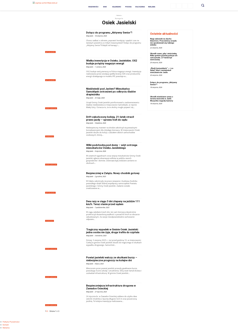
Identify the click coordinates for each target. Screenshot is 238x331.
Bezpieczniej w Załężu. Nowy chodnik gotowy (113, 173)
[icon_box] (93, 5)
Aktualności (50, 52)
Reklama (6, 328)
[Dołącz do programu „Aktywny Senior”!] (64, 41)
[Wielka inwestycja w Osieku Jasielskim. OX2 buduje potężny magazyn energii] (64, 69)
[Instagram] (179, 6)
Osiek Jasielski (51, 108)
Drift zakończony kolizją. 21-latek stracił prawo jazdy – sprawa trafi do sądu (110, 118)
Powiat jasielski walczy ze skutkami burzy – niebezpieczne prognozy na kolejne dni (111, 259)
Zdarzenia (49, 136)
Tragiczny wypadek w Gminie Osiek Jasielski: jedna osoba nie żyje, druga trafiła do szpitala (112, 231)
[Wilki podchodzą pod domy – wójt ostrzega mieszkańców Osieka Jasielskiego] (64, 154)
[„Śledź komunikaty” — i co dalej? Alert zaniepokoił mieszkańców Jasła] (185, 72)
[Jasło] (52, 5)
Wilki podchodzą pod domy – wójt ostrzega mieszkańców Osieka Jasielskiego (111, 146)
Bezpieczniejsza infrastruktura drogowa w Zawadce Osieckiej (111, 287)
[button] (202, 5)
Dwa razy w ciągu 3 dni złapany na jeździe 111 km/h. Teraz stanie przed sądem (113, 203)
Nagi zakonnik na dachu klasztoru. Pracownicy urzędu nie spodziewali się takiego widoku (163, 42)
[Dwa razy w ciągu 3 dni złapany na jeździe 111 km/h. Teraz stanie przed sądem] (64, 210)
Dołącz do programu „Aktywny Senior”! (109, 32)
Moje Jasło (89, 36)
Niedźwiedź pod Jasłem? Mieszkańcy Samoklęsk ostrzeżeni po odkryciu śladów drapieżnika (111, 91)
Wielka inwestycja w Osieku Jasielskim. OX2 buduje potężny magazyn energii (111, 62)
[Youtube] (190, 6)
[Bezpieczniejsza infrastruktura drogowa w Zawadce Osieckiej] (64, 294)
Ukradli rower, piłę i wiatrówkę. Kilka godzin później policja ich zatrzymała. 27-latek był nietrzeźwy (163, 56)
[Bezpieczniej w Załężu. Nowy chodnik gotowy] (64, 182)
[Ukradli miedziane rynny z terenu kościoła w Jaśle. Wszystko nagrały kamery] (185, 100)
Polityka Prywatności (11, 322)
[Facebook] (173, 6)
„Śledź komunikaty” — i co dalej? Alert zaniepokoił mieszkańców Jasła (161, 70)
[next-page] (48, 311)
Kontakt (6, 325)
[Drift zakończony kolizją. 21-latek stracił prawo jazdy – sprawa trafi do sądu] (64, 125)
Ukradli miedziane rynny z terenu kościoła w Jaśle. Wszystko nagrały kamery (161, 99)
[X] (184, 6)
